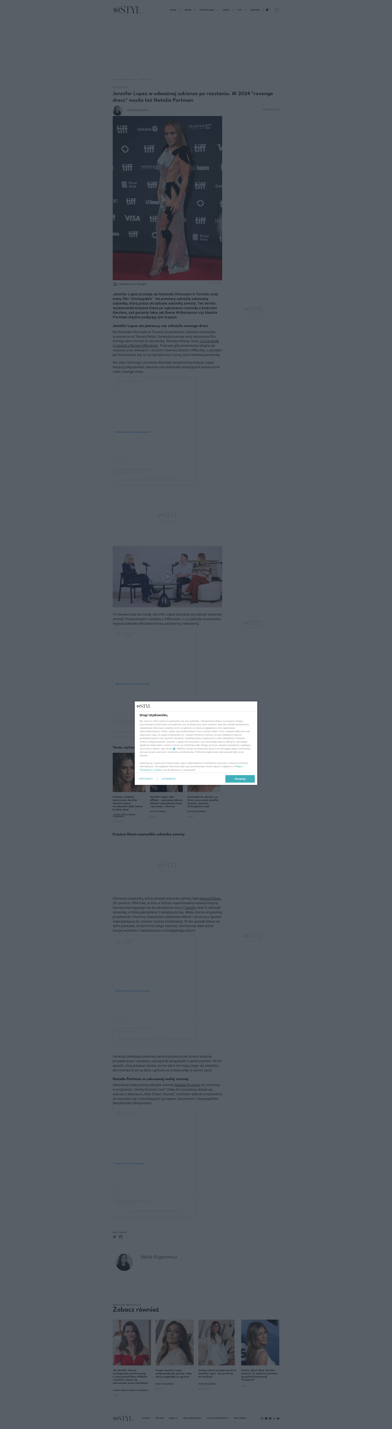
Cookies (158, 769)
